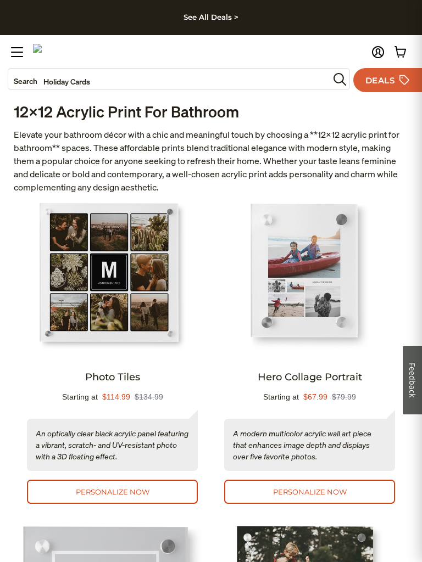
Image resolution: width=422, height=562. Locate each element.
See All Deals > (211, 17)
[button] (378, 52)
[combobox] (169, 79)
